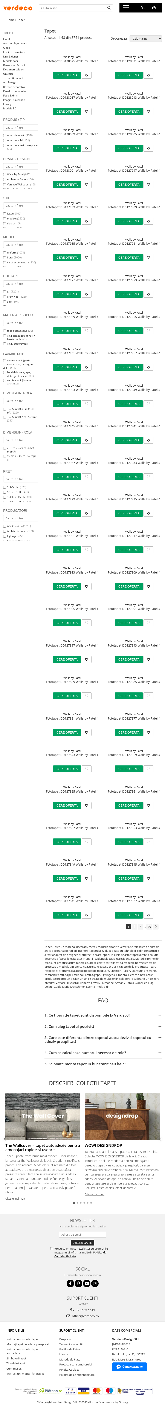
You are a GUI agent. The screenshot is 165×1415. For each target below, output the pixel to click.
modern (12, 218)
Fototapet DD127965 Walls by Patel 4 (134, 317)
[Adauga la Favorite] (87, 75)
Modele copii (10, 61)
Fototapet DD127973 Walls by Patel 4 (134, 280)
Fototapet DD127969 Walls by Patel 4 (72, 317)
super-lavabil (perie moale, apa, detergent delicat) (18, 364)
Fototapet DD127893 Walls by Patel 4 (134, 645)
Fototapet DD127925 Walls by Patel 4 (134, 499)
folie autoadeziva (17, 331)
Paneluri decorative (14, 91)
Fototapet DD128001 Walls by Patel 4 (72, 170)
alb (9, 301)
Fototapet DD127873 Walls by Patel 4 (72, 755)
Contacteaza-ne (132, 1366)
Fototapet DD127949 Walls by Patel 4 (134, 390)
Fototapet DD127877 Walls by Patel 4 (134, 718)
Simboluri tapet (16, 1358)
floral (10, 257)
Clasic (6, 48)
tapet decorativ (16, 135)
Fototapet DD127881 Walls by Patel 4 (72, 718)
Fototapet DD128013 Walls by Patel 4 (134, 97)
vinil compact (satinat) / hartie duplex (21, 337)
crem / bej (13, 297)
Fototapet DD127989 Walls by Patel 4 (134, 207)
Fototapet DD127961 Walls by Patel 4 (72, 353)
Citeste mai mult (15, 1198)
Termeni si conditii (70, 1344)
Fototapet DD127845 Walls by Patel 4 (134, 864)
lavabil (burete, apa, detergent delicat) (19, 374)
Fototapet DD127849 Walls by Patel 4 (72, 864)
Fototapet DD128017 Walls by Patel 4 (72, 97)
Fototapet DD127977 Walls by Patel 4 (72, 280)
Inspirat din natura (14, 52)
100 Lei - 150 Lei (16, 497)
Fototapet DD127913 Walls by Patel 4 (72, 572)
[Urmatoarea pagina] (156, 927)
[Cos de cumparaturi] (154, 7)
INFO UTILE (15, 1330)
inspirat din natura (18, 262)
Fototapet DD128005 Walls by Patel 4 (134, 134)
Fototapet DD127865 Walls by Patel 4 (72, 791)
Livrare (63, 1354)
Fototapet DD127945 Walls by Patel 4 (72, 426)
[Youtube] (86, 1283)
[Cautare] (109, 7)
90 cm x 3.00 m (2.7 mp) (21, 456)
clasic (10, 223)
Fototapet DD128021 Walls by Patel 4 (134, 61)
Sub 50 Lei (13, 487)
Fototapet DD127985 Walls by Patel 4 (72, 243)
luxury (10, 213)
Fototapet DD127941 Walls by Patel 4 (134, 426)
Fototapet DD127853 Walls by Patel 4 (134, 828)
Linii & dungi (10, 56)
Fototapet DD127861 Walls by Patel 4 (134, 791)
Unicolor (8, 74)
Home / (11, 20)
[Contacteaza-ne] (143, 7)
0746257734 (85, 1310)
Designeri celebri (13, 69)
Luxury (7, 104)
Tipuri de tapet (15, 1363)
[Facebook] (70, 1283)
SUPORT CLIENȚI (72, 1330)
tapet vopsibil (15, 140)
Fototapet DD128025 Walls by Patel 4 (72, 61)
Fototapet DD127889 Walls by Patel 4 (72, 682)
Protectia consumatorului (75, 1364)
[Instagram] (95, 1283)
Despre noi (66, 1339)
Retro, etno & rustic (14, 65)
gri (8, 291)
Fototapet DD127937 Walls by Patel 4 (72, 463)
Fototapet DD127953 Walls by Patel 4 (72, 390)
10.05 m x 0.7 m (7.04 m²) (22, 417)
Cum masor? (14, 1368)
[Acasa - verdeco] (17, 7)
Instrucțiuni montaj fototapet (25, 1374)
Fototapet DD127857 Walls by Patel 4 (72, 828)
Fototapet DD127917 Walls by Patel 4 (134, 536)
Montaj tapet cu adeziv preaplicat (27, 1344)
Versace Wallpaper (18, 184)
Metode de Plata (69, 1359)
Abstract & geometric (16, 43)
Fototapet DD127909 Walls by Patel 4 (134, 572)
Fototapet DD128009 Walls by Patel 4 (72, 134)
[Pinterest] (78, 1283)
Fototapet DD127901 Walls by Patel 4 (134, 609)
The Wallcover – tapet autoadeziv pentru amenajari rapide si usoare (42, 1147)
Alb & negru (10, 82)
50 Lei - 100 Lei (16, 492)
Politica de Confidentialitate (77, 1375)
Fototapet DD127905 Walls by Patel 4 (72, 609)
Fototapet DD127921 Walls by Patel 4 (72, 536)
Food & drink (10, 95)
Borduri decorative (14, 87)
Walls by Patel (15, 174)
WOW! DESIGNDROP (103, 1145)
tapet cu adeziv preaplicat (22, 145)
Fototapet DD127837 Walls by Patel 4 (134, 901)
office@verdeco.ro (85, 1316)
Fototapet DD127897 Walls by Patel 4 (72, 645)
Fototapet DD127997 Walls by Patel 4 (134, 170)
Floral (6, 39)
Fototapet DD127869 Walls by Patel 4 (134, 755)
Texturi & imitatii (13, 78)
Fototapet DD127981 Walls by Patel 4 (134, 243)
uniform (12, 252)
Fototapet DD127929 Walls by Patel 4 (72, 499)
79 (149, 927)
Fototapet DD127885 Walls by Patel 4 (134, 682)
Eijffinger (12, 536)
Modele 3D (9, 108)
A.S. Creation (15, 526)
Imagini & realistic (14, 100)
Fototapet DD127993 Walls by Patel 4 (72, 207)
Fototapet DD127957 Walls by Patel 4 (134, 353)
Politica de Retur (69, 1349)
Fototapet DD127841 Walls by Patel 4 (72, 901)
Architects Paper (17, 179)
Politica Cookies (69, 1369)
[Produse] (126, 8)
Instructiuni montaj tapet (22, 1339)
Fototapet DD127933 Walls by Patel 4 (134, 463)
